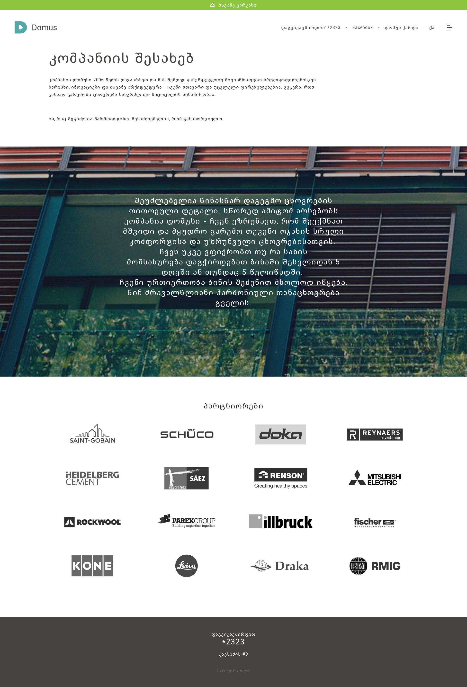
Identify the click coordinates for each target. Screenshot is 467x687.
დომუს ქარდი (402, 27)
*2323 (311, 27)
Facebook (362, 27)
